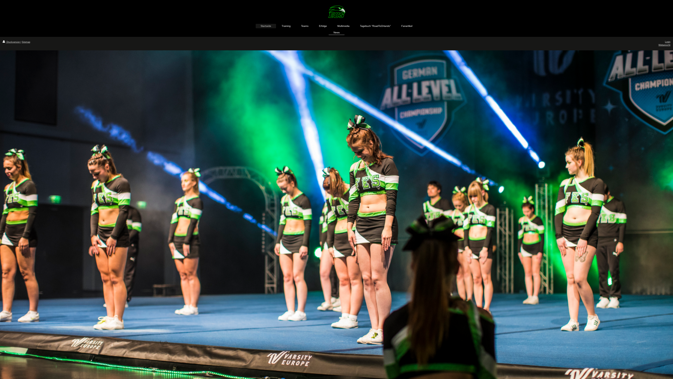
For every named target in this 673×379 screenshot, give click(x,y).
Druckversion (13, 42)
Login (667, 42)
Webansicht (664, 45)
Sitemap (26, 42)
